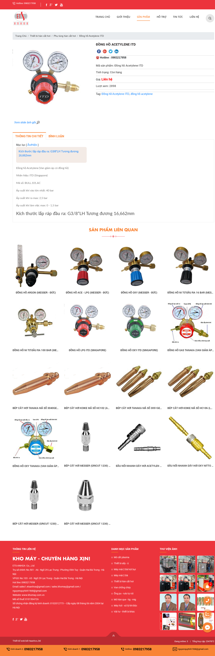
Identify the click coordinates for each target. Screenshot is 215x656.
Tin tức (178, 16)
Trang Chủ (102, 16)
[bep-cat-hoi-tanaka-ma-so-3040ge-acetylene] (36, 380)
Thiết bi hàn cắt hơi (40, 36)
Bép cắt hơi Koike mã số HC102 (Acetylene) (87, 407)
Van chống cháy (122, 587)
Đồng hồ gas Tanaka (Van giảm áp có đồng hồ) (190, 350)
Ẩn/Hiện (32, 144)
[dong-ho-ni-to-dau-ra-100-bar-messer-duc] (36, 323)
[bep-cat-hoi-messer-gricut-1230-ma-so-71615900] (87, 496)
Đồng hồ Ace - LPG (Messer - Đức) (87, 292)
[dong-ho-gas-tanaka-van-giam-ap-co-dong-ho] (190, 323)
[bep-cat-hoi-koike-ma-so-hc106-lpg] (190, 380)
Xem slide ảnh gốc (25, 122)
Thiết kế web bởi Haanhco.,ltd (27, 641)
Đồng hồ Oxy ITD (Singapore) (139, 350)
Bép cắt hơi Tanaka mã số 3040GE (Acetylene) (36, 407)
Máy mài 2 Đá (121, 575)
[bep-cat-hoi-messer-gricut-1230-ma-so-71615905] (87, 438)
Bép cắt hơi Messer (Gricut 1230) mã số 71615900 (87, 523)
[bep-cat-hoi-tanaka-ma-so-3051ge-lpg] (139, 380)
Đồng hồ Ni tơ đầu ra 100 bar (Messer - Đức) (36, 350)
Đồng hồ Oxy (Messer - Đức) (139, 292)
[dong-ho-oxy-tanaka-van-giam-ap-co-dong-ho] (36, 438)
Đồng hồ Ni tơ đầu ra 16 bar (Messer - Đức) (190, 292)
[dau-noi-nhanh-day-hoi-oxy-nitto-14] (190, 438)
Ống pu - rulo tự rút (124, 593)
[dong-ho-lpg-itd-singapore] (87, 323)
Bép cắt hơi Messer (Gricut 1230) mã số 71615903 (36, 523)
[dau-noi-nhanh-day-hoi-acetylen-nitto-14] (139, 438)
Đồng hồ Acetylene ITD (115, 94)
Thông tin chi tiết (29, 136)
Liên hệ (194, 16)
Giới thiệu (123, 16)
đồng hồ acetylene (142, 94)
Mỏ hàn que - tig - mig (125, 599)
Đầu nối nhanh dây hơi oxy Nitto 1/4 (190, 465)
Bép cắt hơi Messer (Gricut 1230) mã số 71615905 (87, 465)
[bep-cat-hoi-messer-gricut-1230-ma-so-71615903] (36, 496)
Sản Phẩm (143, 16)
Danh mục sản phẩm (124, 549)
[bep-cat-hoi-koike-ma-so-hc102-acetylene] (87, 380)
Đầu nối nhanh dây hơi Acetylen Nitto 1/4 (139, 465)
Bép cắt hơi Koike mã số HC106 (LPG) (190, 407)
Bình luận (56, 136)
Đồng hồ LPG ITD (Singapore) (87, 350)
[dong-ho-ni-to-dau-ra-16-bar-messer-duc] (190, 265)
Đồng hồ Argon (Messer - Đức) (36, 292)
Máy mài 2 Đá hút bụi (125, 569)
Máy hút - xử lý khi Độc (125, 605)
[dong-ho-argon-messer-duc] (36, 265)
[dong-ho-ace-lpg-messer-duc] (87, 265)
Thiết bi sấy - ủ (121, 563)
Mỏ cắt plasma (121, 557)
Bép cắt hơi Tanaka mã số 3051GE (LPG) (139, 407)
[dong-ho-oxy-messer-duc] (139, 265)
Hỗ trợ (161, 16)
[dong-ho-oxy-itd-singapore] (139, 323)
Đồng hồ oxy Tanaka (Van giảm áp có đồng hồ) (36, 465)
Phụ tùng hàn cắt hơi (65, 36)
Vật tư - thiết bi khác (124, 611)
